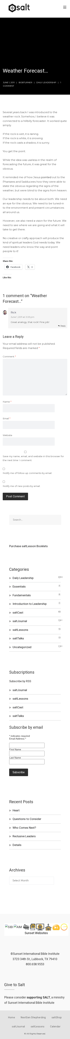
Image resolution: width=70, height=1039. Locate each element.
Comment (9, 356)
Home (11, 1017)
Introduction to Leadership (30, 603)
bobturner (25, 82)
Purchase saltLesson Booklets (28, 546)
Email (6, 418)
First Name (15, 749)
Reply (63, 326)
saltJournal (20, 621)
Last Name (15, 757)
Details (17, 845)
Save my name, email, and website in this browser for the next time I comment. (33, 458)
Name (7, 401)
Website (7, 435)
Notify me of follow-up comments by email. (27, 473)
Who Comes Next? (24, 827)
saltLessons (20, 630)
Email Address (17, 738)
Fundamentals (22, 595)
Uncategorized (22, 647)
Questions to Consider (27, 819)
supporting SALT (38, 997)
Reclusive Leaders (24, 836)
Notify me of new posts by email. (21, 486)
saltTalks (18, 638)
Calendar (55, 1026)
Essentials (19, 586)
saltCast (18, 612)
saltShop (57, 1017)
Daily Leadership (46, 82)
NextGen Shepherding (33, 1017)
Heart (16, 810)
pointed (46, 177)
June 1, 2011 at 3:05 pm (22, 317)
